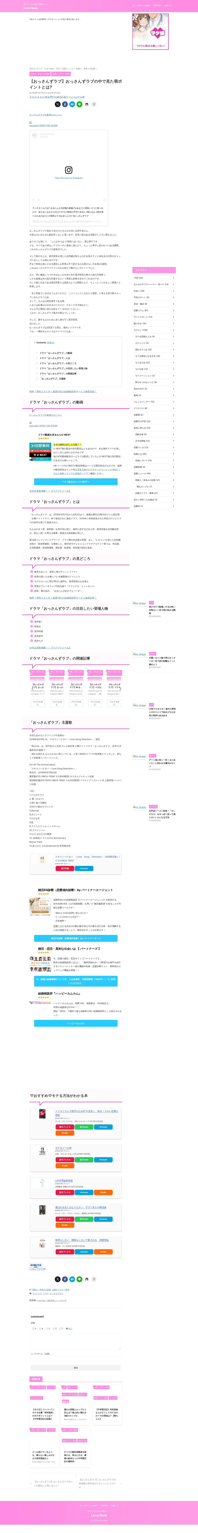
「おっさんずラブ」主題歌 (53, 378)
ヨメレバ (67, 1118)
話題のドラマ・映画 (60, 1289)
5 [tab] (80, 712)
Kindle (65, 1133)
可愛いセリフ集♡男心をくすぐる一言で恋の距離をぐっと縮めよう (162, 661)
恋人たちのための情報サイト (99, 1511)
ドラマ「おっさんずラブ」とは (55, 358)
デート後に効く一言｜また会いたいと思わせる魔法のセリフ (162, 763)
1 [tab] (69, 712)
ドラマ (46, 1293)
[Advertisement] (75, 43)
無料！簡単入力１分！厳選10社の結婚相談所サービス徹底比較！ (63, 391)
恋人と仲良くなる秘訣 (141, 5)
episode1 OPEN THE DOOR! (43, 125)
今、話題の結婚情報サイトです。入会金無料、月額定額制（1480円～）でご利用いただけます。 (76, 981)
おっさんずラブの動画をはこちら (45, 114)
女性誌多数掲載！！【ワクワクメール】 (50, 490)
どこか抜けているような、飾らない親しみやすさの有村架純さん (43, 1455)
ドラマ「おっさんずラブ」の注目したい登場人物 (63, 368)
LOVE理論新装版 (64, 1180)
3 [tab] (75, 712)
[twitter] (58, 104)
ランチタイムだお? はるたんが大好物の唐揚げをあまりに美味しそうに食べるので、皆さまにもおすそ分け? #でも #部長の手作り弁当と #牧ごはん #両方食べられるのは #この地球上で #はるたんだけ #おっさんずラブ (67, 212)
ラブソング (37, 1293)
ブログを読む (38, 703)
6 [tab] (83, 712)
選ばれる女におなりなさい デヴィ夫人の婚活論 (80, 1207)
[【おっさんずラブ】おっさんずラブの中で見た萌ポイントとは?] (72, 104)
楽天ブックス (65, 1127)
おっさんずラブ (56, 1293)
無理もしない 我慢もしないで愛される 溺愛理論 (82, 1240)
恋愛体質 (157, 5)
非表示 (51, 342)
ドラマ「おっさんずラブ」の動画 (56, 353)
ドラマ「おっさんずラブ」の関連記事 (58, 373)
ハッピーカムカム (76, 1023)
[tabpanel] (37, 689)
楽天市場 (65, 868)
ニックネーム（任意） (41, 1353)
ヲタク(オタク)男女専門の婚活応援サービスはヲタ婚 (57, 97)
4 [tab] (78, 712)
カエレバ (67, 863)
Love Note (31, 8)
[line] (79, 104)
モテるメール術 (63, 1147)
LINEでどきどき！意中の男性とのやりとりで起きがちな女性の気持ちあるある (162, 712)
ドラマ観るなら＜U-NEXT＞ (76, 481)
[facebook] (65, 104)
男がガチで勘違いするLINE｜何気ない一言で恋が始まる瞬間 (162, 609)
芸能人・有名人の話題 (41, 1289)
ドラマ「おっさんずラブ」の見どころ (58, 363)
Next (119, 688)
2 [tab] (72, 712)
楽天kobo (84, 1127)
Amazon (84, 868)
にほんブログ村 (37, 1269)
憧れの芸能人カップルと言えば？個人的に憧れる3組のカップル (75, 1412)
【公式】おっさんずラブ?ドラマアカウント (52, 221)
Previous (32, 688)
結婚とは (168, 5)
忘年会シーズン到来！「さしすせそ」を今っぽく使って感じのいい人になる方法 (162, 813)
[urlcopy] (94, 104)
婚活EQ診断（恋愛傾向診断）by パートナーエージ (76, 938)
